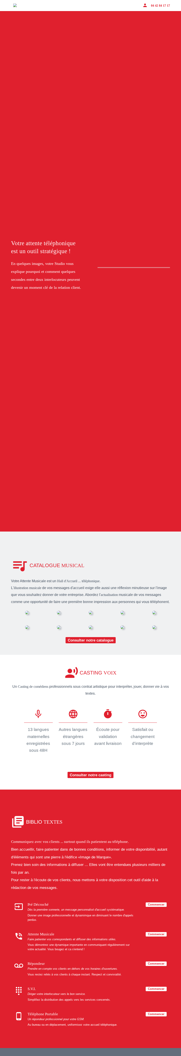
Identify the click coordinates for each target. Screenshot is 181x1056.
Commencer (156, 904)
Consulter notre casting (90, 775)
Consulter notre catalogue (90, 640)
